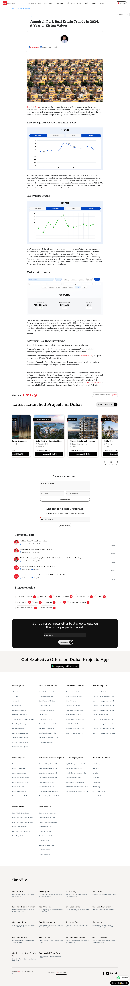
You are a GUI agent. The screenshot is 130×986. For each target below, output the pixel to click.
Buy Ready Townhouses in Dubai (48, 737)
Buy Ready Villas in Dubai (46, 728)
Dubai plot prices (44, 850)
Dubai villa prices (44, 840)
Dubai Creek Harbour (12, 444)
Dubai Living (96, 764)
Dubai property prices (45, 831)
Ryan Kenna (34, 47)
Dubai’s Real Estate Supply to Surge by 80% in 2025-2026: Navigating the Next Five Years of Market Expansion (52, 558)
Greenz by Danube (112, 441)
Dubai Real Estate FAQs (19, 715)
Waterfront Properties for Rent (48, 777)
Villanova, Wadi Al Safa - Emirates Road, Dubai (51, 940)
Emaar (7, 447)
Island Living (96, 787)
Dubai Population (44, 854)
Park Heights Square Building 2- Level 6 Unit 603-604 (51, 909)
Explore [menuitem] (94, 3)
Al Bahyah (42, 444)
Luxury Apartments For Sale (20, 764)
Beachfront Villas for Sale (46, 782)
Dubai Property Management (21, 724)
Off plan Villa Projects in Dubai (75, 782)
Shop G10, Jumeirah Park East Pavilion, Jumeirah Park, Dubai (23, 925)
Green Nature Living (99, 791)
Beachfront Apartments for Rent (49, 796)
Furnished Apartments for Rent (75, 719)
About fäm (15, 692)
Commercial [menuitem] (59, 3)
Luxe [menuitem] (50, 3)
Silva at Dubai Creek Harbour (15, 441)
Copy (115, 394)
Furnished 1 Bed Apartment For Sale (103, 696)
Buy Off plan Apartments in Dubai (76, 764)
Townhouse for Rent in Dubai (74, 710)
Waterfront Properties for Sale (48, 773)
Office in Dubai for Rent (73, 705)
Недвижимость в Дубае (20, 747)
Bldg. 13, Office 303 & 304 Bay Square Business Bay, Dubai (77, 894)
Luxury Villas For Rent (18, 787)
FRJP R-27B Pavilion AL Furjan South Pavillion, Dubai (23, 894)
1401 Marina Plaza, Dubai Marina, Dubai (77, 908)
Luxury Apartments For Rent (21, 782)
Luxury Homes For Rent (19, 791)
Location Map (16, 705)
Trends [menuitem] (86, 3)
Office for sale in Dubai (46, 719)
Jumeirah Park (33, 107)
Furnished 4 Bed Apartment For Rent (104, 733)
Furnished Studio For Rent (100, 715)
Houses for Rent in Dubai (73, 715)
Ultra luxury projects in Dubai (21, 831)
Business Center (97, 796)
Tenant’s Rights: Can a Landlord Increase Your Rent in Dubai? (37, 566)
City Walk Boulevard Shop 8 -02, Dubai (104, 893)
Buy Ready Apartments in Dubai (48, 724)
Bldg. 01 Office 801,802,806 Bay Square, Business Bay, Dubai (51, 894)
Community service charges (47, 813)
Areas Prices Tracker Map (20, 737)
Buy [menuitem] (38, 3)
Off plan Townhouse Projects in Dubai (77, 791)
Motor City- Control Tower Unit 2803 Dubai (77, 925)
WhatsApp (124, 978)
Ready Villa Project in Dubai (20, 813)
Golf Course (96, 782)
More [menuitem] (101, 3)
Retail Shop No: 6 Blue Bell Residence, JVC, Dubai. (50, 955)
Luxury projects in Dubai (19, 827)
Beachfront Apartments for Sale (49, 791)
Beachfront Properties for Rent (48, 768)
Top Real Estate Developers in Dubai (23, 719)
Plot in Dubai (43, 715)
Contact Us (15, 701)
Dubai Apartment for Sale (47, 701)
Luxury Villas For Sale (18, 768)
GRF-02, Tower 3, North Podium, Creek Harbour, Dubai (77, 940)
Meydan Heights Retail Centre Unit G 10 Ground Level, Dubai (51, 925)
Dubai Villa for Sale (44, 705)
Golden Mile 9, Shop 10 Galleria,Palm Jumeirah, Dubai (23, 940)
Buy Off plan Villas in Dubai (74, 768)
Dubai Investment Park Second (83, 444)
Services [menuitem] (79, 3)
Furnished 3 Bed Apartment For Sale (103, 705)
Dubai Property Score (18, 728)
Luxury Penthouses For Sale (20, 777)
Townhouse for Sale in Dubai (47, 733)
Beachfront (96, 768)
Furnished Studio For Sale (100, 692)
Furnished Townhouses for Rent (75, 728)
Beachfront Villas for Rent (47, 787)
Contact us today (94, 383)
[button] (107, 462)
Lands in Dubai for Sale (46, 742)
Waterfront (96, 773)
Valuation (123, 3)
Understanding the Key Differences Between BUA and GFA (36, 549)
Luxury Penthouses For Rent (20, 796)
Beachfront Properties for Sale (48, 764)
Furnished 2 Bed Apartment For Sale (103, 701)
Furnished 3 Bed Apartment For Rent (104, 728)
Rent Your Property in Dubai (74, 733)
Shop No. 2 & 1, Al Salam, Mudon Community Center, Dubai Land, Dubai (104, 925)
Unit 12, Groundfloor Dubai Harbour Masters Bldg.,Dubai (23, 909)
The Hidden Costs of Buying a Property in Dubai (33, 541)
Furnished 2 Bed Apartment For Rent (104, 724)
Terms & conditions (18, 974)
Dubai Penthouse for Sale (46, 692)
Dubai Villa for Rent (71, 701)
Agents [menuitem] (73, 3)
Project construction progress (48, 822)
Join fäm (15, 696)
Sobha (41, 447)
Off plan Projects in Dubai (73, 777)
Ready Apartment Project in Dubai (22, 817)
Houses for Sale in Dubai (46, 710)
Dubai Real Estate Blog (19, 710)
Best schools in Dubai (45, 827)
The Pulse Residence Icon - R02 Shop (103, 908)
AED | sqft (62, 973)
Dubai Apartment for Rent (74, 696)
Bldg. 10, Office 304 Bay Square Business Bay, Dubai (24, 957)
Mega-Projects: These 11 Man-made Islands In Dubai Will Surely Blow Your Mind (43, 575)
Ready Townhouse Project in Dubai (22, 822)
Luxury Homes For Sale (19, 773)
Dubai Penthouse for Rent (73, 692)
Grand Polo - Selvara (79, 441)
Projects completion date (47, 817)
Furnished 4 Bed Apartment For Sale (103, 710)
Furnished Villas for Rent (73, 724)
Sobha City (41, 441)
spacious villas (86, 356)
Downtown (96, 777)
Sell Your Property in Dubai (20, 742)
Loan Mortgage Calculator (20, 733)
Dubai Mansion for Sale (46, 696)
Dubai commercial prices (46, 845)
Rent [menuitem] (44, 3)
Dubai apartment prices (46, 836)
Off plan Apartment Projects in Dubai (77, 787)
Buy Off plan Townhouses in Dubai (76, 773)
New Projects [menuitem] (32, 3)
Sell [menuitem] (68, 3)
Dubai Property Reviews (19, 836)
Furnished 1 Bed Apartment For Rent (103, 719)
